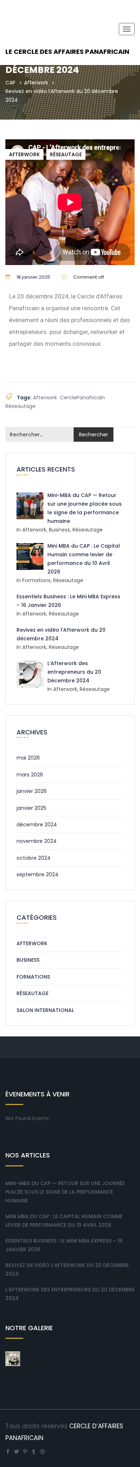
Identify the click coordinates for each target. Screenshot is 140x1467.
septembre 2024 (38, 874)
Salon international (45, 1010)
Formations (33, 976)
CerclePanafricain (82, 397)
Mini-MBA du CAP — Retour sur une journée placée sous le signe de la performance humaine (65, 1192)
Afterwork (36, 82)
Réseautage (66, 154)
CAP (10, 82)
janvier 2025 (31, 808)
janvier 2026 (32, 791)
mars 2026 (30, 774)
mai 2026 (28, 757)
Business (28, 960)
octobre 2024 (34, 858)
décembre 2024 (37, 824)
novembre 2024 (37, 841)
